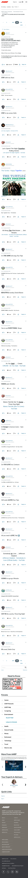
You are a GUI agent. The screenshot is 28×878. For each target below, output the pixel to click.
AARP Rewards (8, 703)
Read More (3, 196)
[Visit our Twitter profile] (8, 871)
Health (6, 726)
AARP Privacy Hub (5, 858)
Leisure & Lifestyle (11, 722)
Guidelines (9, 6)
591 (21, 22)
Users (2, 670)
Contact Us (16, 817)
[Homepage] (4, 2)
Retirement (7, 737)
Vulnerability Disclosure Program (17, 865)
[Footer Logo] (14, 807)
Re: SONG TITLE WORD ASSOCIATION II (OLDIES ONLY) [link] (13, 15)
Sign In (2, 798)
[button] (26, 32)
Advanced (25, 670)
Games (6, 700)
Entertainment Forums (18, 11)
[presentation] (2, 766)
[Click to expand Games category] (2, 700)
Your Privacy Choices (11, 868)
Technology (7, 740)
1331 (21, 25)
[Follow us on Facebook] (3, 871)
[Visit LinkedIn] (16, 871)
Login (20, 2)
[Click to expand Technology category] (2, 740)
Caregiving (7, 711)
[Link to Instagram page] (12, 871)
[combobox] (14, 667)
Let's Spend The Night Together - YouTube (14, 152)
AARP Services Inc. (17, 837)
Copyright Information (6, 865)
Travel (6, 744)
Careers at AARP (17, 829)
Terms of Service (13, 858)
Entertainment (8, 714)
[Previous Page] (3, 22)
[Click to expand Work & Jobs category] (2, 747)
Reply (23, 64)
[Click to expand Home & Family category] (2, 730)
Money (6, 733)
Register (3, 796)
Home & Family (8, 730)
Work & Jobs (8, 748)
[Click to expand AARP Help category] (2, 707)
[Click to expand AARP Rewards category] (2, 703)
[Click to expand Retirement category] (2, 737)
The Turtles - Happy (11, 170)
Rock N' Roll (9, 717)
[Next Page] (25, 25)
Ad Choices (4, 868)
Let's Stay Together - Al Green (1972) (9, 130)
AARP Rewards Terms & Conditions (8, 863)
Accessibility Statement (6, 861)
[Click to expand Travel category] (2, 744)
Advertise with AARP (17, 827)
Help (13, 6)
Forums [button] (16, 6)
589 (13, 22)
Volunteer (3, 822)
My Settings (3, 6)
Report (20, 64)
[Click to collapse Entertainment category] (2, 714)
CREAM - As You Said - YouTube (14, 366)
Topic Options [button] (6, 29)
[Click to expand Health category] (2, 726)
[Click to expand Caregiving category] (2, 711)
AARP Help (7, 707)
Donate (3, 820)
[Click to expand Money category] (2, 733)
